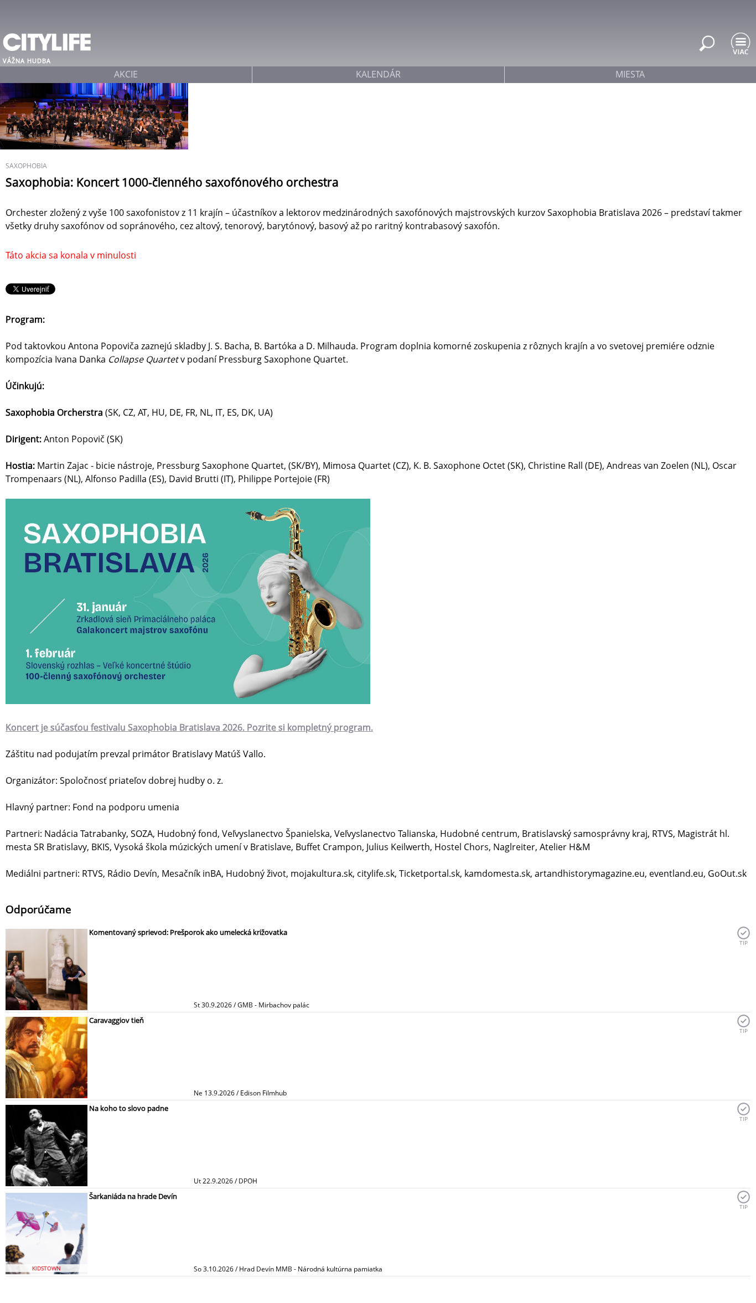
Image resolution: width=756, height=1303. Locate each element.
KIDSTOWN (46, 1268)
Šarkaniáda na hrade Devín (133, 1196)
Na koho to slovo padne (128, 1108)
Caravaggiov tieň (116, 1020)
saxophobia (26, 166)
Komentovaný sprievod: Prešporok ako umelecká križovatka (188, 932)
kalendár (378, 74)
